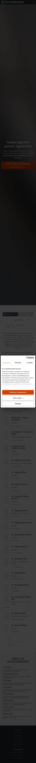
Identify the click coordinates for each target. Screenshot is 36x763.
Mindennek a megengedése (18, 392)
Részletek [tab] (18, 362)
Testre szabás (17, 398)
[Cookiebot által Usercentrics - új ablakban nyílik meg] (26, 358)
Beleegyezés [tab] (6, 362)
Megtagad (18, 403)
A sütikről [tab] (30, 362)
